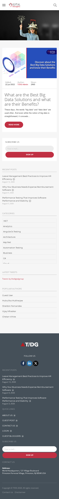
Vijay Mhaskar (9, 311)
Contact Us (7, 492)
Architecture (9, 237)
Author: (21, 82)
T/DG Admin (23, 84)
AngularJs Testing (12, 231)
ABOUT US (7, 415)
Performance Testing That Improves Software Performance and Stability (24, 199)
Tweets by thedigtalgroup (13, 279)
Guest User (7, 295)
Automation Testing (13, 247)
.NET (5, 221)
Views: (33, 82)
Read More (14, 125)
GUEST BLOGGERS (11, 436)
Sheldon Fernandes (12, 306)
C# (4, 258)
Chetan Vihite (9, 316)
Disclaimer (20, 492)
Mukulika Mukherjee (12, 300)
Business (7, 253)
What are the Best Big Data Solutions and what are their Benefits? (28, 99)
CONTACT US (8, 425)
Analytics (7, 226)
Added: (8, 82)
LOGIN (5, 431)
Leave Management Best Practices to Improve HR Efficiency (26, 177)
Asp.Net (7, 242)
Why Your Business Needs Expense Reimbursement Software (27, 188)
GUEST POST (8, 420)
